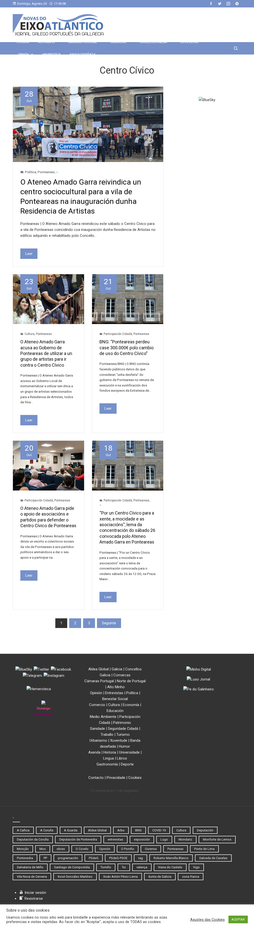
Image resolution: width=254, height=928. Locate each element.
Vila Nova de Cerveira (32, 876)
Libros (122, 758)
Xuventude (118, 740)
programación (68, 858)
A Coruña (46, 830)
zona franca (190, 876)
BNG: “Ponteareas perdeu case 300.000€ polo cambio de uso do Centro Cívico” (126, 347)
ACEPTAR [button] (238, 919)
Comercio (97, 705)
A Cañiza (23, 830)
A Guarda (70, 830)
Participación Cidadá (118, 334)
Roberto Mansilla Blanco (171, 858)
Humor (124, 746)
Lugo (164, 839)
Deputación (205, 830)
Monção (23, 849)
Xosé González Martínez (75, 876)
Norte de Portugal (131, 681)
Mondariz (185, 839)
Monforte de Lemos (217, 839)
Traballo (106, 734)
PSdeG (93, 858)
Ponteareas (46, 172)
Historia (109, 752)
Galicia (117, 669)
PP (45, 858)
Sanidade (97, 728)
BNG (138, 830)
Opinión (23, 54)
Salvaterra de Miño (30, 867)
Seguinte (109, 623)
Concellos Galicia (153, 42)
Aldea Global (98, 669)
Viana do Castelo (170, 867)
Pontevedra (25, 858)
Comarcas (118, 42)
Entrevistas (189, 42)
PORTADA (22, 42)
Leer (28, 253)
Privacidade (116, 777)
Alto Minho (46, 42)
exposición (142, 839)
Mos (42, 849)
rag (140, 858)
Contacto (96, 777)
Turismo (123, 734)
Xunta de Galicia (159, 876)
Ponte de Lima (204, 849)
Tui (124, 867)
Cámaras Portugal (82, 42)
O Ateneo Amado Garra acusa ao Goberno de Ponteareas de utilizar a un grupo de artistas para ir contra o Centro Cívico (46, 353)
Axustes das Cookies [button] (207, 919)
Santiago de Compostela (72, 867)
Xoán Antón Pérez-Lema (120, 876)
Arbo (121, 830)
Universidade (129, 752)
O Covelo (82, 849)
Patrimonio (122, 722)
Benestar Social (115, 699)
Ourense (151, 849)
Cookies (135, 777)
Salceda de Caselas (213, 858)
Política (30, 172)
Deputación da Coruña (33, 839)
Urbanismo (98, 740)
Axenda (94, 752)
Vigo (196, 867)
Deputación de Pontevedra (78, 839)
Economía (131, 705)
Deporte (127, 764)
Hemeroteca (51, 54)
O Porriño (127, 849)
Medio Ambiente (103, 716)
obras (61, 849)
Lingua (108, 758)
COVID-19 (159, 830)
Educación (115, 711)
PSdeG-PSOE (118, 858)
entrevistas (115, 839)
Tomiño (105, 867)
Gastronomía (107, 764)
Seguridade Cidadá (123, 728)
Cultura (29, 334)
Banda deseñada (82, 54)
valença (141, 867)
